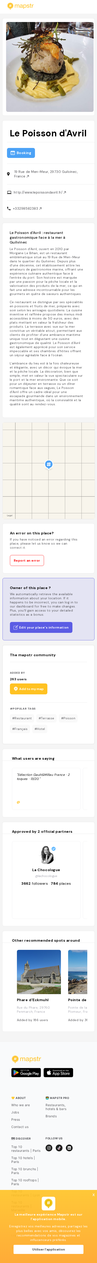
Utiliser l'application (48, 1249)
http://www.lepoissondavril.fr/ (39, 192)
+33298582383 (26, 208)
